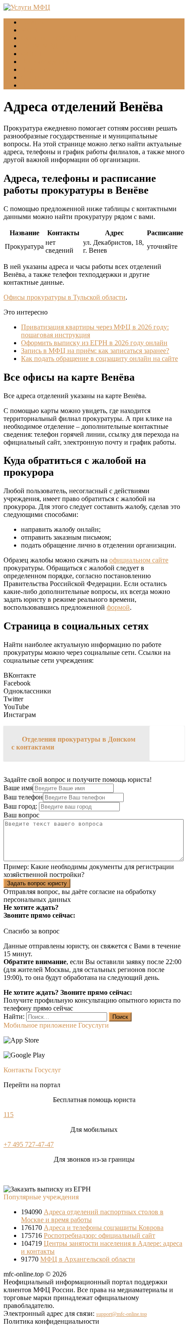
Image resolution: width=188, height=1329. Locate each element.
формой (118, 607)
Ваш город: (21, 806)
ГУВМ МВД (39, 45)
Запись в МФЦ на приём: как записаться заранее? (95, 350)
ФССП (31, 53)
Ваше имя (18, 788)
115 (8, 1114)
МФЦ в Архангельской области (87, 1259)
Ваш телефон (23, 797)
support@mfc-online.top (121, 1314)
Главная (33, 22)
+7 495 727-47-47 (28, 1144)
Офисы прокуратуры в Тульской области (64, 297)
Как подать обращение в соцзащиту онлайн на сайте (99, 358)
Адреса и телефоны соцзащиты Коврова (104, 1227)
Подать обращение (49, 69)
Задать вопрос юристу (37, 883)
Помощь (33, 85)
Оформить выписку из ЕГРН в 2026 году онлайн (94, 342)
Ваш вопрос (21, 815)
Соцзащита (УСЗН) (50, 38)
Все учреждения (45, 61)
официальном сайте (138, 560)
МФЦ (29, 30)
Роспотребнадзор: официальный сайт (99, 1235)
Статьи (31, 77)
